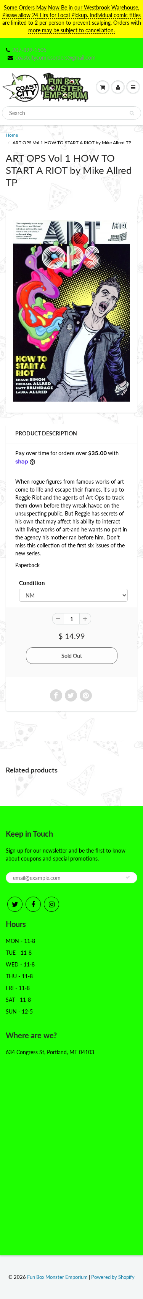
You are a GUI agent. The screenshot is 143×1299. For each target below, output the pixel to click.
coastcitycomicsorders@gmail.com (55, 57)
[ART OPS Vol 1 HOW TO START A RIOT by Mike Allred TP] (71, 310)
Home (12, 135)
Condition (32, 582)
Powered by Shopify (113, 1277)
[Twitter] (14, 904)
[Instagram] (51, 904)
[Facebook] (33, 904)
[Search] (131, 113)
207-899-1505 (29, 50)
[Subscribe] (127, 877)
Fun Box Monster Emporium (57, 1277)
